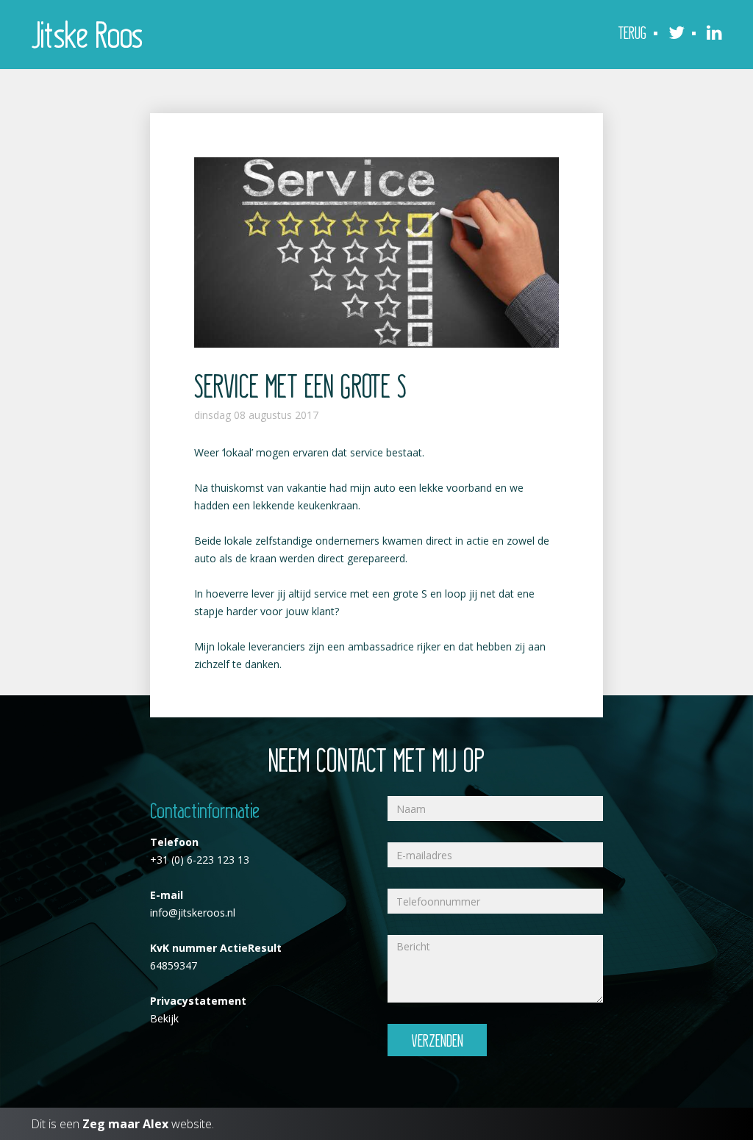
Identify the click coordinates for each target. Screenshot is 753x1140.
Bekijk (164, 1018)
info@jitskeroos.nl (192, 912)
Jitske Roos (87, 33)
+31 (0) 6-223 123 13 (199, 860)
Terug (632, 32)
